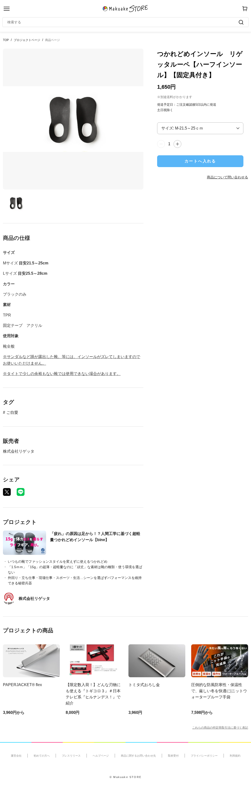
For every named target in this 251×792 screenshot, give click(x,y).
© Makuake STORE (125, 777)
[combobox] (123, 22)
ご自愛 (12, 412)
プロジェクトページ (27, 40)
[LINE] (21, 492)
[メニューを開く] (6, 8)
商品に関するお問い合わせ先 (138, 755)
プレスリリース (71, 755)
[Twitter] (7, 492)
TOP (6, 40)
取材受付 (173, 755)
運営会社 (16, 755)
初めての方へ (42, 755)
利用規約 (235, 755)
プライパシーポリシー (204, 755)
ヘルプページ (101, 755)
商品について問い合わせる (227, 177)
